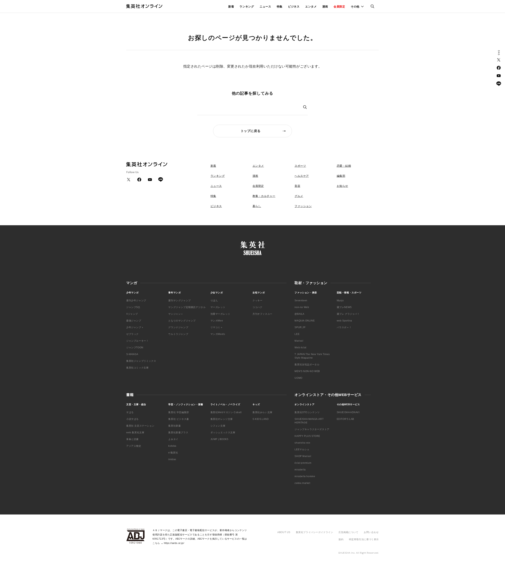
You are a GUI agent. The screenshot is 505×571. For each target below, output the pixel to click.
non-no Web (302, 307)
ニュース (265, 6)
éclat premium (303, 463)
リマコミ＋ (216, 327)
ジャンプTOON (134, 347)
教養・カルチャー (263, 196)
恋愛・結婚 (344, 165)
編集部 (341, 175)
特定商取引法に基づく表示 (364, 539)
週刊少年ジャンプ (136, 300)
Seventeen (301, 300)
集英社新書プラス (178, 432)
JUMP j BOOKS (219, 439)
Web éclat (300, 347)
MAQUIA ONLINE (305, 320)
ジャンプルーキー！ (137, 340)
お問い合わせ (371, 532)
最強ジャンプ (133, 320)
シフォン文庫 (217, 425)
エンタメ (311, 6)
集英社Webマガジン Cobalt (226, 412)
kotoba (172, 446)
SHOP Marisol (303, 456)
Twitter (498, 59)
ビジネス (294, 6)
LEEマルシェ (302, 449)
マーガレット (217, 307)
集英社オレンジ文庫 (221, 419)
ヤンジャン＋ (175, 314)
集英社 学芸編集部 (178, 412)
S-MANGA (132, 354)
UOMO (298, 378)
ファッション (303, 206)
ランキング (246, 6)
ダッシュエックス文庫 (222, 432)
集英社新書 (174, 425)
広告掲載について (348, 532)
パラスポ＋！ (344, 327)
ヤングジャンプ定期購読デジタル (187, 307)
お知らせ (342, 186)
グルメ (299, 196)
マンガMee (216, 320)
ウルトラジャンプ (178, 334)
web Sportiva (344, 320)
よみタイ (173, 439)
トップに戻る (251, 131)
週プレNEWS (344, 307)
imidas (172, 459)
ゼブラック (132, 334)
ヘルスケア (302, 175)
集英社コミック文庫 (137, 367)
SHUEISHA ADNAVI (348, 412)
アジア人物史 (133, 446)
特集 (279, 6)
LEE (297, 334)
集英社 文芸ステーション (140, 425)
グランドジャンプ (178, 327)
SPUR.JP (300, 327)
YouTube (498, 75)
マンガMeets (217, 334)
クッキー (257, 300)
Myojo (340, 300)
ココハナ (257, 307)
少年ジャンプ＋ (135, 327)
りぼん (214, 300)
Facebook (498, 67)
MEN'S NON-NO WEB (307, 371)
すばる (130, 412)
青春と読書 (132, 439)
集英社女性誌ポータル (307, 364)
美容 (297, 186)
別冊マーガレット (220, 314)
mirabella (300, 469)
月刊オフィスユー (262, 314)
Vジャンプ (132, 314)
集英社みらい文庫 (262, 412)
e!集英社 (173, 452)
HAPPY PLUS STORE (307, 436)
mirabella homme (305, 476)
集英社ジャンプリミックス (141, 361)
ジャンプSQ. (133, 307)
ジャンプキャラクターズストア (312, 429)
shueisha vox (302, 442)
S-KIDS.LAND (260, 419)
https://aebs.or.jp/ (174, 543)
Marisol (299, 340)
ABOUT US (283, 532)
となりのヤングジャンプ (182, 320)
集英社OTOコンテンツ (307, 412)
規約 (341, 539)
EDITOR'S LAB (345, 419)
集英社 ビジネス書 (178, 419)
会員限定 (339, 6)
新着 (231, 6)
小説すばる (132, 419)
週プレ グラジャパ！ (348, 314)
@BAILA (299, 314)
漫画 (325, 6)
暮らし (256, 206)
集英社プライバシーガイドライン (314, 532)
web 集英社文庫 (135, 432)
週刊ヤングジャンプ (179, 300)
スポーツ (300, 165)
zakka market (302, 483)
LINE (498, 83)
